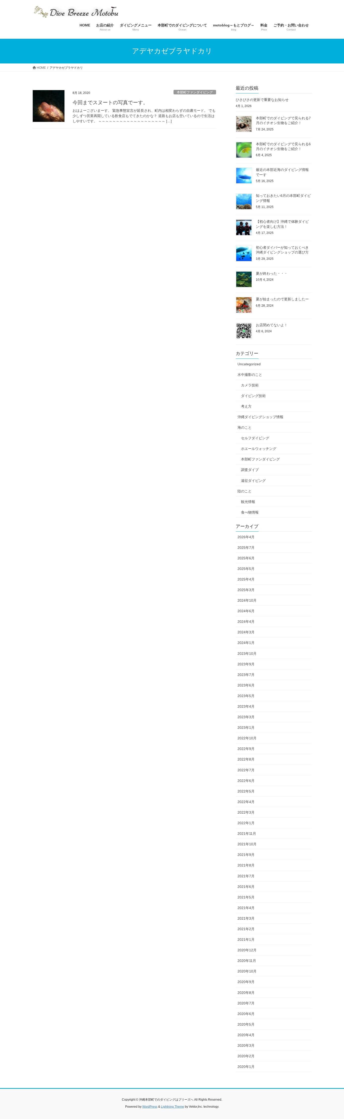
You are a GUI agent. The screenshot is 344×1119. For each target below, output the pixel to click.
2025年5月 (246, 569)
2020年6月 (246, 1014)
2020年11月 (246, 961)
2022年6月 (246, 781)
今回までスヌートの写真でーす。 (110, 102)
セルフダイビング (255, 438)
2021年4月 (246, 908)
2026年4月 (246, 537)
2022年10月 (247, 738)
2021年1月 (246, 939)
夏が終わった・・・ (272, 273)
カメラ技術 (250, 385)
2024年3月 (246, 632)
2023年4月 (246, 706)
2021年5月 (246, 897)
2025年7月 (246, 548)
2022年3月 (246, 812)
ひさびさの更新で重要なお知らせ (262, 100)
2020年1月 (246, 1067)
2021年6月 (246, 887)
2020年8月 (246, 993)
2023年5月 (246, 696)
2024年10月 (247, 600)
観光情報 (248, 502)
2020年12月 (247, 950)
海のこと (244, 427)
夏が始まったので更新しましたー (282, 299)
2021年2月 (246, 929)
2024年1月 (246, 643)
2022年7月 (246, 770)
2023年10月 (247, 654)
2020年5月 (246, 1024)
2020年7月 (246, 1003)
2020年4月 (246, 1035)
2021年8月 (246, 865)
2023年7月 (246, 675)
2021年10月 (247, 844)
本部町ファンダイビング (195, 92)
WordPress (149, 1106)
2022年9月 (246, 749)
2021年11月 (246, 834)
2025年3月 (246, 590)
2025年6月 (246, 558)
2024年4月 (246, 622)
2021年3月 (246, 918)
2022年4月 (246, 802)
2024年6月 (246, 611)
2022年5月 (246, 791)
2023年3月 (246, 717)
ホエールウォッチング (258, 449)
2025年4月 (246, 579)
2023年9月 (246, 664)
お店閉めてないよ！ (272, 325)
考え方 (246, 406)
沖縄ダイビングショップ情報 (260, 417)
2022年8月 (246, 759)
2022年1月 (246, 823)
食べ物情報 (250, 512)
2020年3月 (246, 1045)
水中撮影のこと (249, 375)
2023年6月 (246, 685)
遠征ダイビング (253, 481)
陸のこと (244, 491)
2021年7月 (246, 876)
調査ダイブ (250, 470)
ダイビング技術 (253, 396)
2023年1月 (246, 728)
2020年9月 (246, 982)
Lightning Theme (172, 1106)
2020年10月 (247, 971)
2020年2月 (246, 1056)
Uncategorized (249, 364)
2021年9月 (246, 855)
